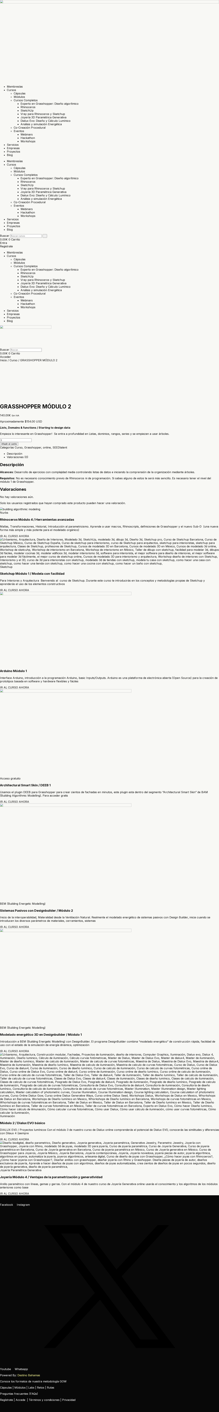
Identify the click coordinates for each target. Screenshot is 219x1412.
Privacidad (68, 1400)
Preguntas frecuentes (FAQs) (19, 1393)
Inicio (3, 360)
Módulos (19, 97)
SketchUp (27, 110)
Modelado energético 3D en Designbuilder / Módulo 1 (41, 1035)
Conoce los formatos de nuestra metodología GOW (33, 1381)
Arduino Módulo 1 (13, 671)
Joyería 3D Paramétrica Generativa (43, 117)
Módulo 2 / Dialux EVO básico (22, 1123)
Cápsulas (19, 93)
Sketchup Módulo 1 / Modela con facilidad (32, 574)
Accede (20, 1400)
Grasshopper (32, 447)
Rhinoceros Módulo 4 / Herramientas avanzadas (37, 520)
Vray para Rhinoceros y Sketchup (43, 114)
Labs (31, 1387)
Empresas (13, 148)
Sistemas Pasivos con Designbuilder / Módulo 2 (36, 911)
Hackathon (28, 138)
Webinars (27, 134)
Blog (10, 155)
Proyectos (13, 151)
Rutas (50, 1387)
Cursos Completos (26, 100)
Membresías (15, 86)
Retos (40, 1387)
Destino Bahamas (28, 1375)
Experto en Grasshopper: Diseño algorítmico (50, 103)
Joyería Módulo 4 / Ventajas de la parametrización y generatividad (51, 1177)
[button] (109, 346)
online (47, 447)
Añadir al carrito (9, 444)
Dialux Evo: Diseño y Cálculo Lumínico (45, 120)
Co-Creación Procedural (30, 127)
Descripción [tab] (14, 453)
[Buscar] (45, 236)
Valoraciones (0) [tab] (17, 457)
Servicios (13, 144)
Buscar (4, 235)
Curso (13, 360)
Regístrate (6, 1400)
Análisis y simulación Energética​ (41, 124)
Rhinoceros (28, 107)
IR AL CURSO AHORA (14, 536)
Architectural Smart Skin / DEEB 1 (25, 785)
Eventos (19, 131)
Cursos (11, 90)
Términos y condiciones (44, 1400)
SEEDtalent (60, 447)
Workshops (28, 141)
